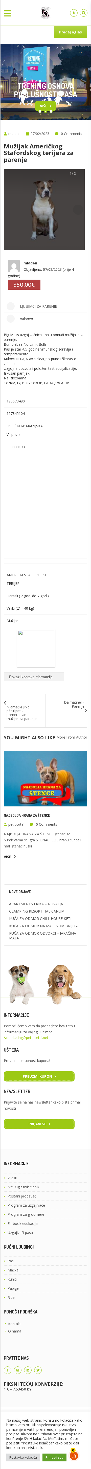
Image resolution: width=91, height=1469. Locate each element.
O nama (14, 1331)
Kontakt (14, 1323)
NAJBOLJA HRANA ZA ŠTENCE (27, 815)
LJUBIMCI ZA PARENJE (38, 306)
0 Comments (71, 133)
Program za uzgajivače (26, 1205)
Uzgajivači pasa (20, 1232)
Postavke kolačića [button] (23, 1457)
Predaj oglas (70, 32)
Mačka (13, 1270)
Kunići (12, 1279)
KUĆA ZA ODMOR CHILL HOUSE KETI (40, 918)
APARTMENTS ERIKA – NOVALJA (36, 903)
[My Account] (74, 13)
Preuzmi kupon (37, 1076)
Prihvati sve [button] (54, 1457)
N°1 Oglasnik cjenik (23, 1187)
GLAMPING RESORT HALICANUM (36, 911)
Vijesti (12, 1177)
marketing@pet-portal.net (27, 1037)
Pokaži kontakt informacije (31, 677)
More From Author (71, 737)
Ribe (11, 1297)
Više (43, 106)
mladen (14, 133)
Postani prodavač (22, 1196)
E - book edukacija (23, 1223)
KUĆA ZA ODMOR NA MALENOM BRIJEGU (44, 925)
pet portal (16, 824)
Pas (11, 1261)
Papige (13, 1288)
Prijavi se (37, 1124)
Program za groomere (26, 1214)
